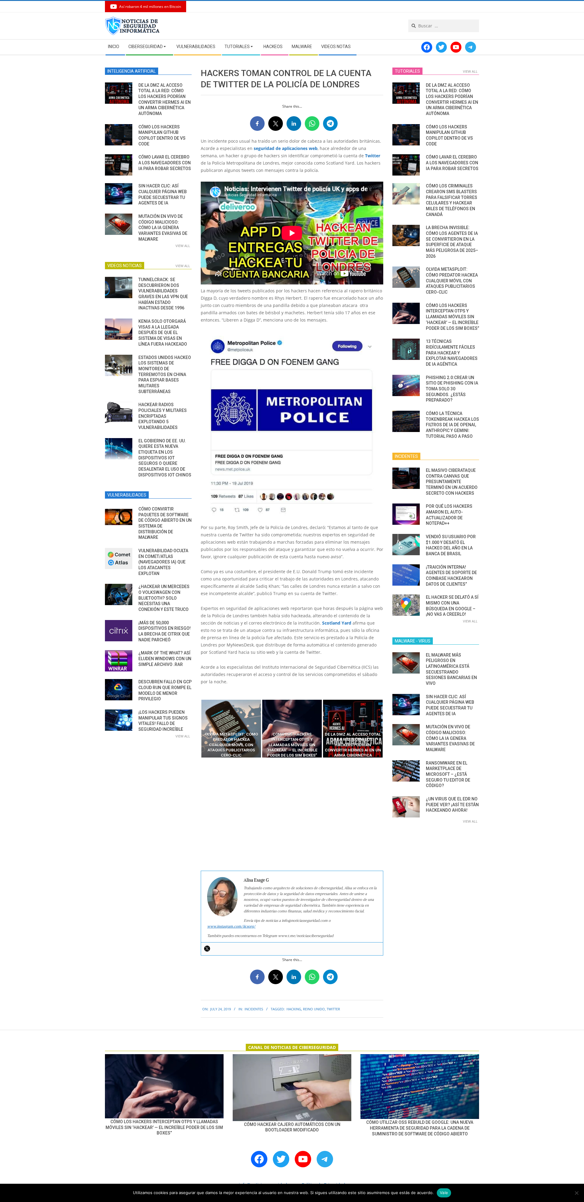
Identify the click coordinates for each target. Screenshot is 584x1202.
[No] (576, 1193)
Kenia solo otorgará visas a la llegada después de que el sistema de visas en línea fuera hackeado (162, 333)
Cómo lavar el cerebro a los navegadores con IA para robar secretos (164, 163)
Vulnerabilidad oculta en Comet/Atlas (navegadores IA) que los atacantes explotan (163, 562)
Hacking (294, 1009)
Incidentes (254, 1009)
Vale (444, 1192)
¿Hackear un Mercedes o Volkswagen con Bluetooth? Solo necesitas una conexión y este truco (163, 598)
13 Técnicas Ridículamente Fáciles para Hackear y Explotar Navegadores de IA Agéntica (452, 353)
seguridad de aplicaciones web (286, 148)
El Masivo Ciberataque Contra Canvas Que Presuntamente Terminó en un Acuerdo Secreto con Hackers (452, 482)
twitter (333, 1009)
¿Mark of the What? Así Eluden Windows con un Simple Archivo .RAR (164, 658)
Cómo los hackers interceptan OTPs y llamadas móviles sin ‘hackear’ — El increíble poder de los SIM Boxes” (452, 317)
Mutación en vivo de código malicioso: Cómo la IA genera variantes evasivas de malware (162, 228)
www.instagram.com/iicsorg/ (231, 926)
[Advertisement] (292, 814)
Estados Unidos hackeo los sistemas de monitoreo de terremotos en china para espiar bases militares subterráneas (164, 374)
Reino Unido (314, 1009)
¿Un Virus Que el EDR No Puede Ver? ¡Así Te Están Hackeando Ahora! (452, 804)
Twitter (372, 156)
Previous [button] (196, 729)
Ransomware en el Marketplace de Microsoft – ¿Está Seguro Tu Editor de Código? (448, 774)
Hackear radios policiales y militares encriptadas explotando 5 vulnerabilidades (162, 416)
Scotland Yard (336, 623)
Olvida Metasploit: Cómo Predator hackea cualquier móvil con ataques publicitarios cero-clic (452, 280)
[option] (231, 729)
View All (183, 245)
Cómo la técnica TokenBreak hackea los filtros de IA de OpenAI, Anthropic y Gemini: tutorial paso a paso (452, 425)
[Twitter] (207, 949)
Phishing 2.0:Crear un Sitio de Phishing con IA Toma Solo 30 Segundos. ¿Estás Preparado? (452, 389)
